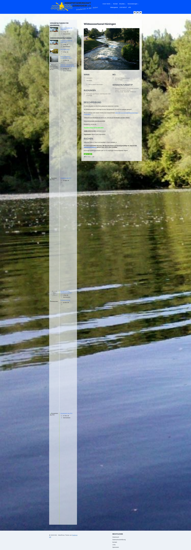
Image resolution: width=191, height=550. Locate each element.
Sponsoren (115, 547)
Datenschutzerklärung (90, 147)
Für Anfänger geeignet (133, 88)
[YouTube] (140, 12)
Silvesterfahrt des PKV (66, 413)
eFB (129, 7)
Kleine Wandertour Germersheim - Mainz (66, 57)
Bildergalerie (114, 7)
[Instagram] (137, 12)
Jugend (117, 90)
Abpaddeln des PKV (66, 178)
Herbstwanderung (65, 300)
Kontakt (115, 4)
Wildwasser (133, 91)
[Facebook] (134, 12)
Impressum (115, 537)
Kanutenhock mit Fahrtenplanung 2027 (66, 292)
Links (114, 544)
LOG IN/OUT (123, 7)
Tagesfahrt (126, 91)
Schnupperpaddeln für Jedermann (66, 28)
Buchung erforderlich (120, 88)
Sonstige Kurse (119, 91)
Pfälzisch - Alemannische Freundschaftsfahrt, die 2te (67, 65)
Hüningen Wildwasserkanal (122, 78)
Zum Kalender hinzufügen (95, 84)
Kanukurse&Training (125, 90)
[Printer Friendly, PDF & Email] (88, 154)
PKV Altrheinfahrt (65, 49)
